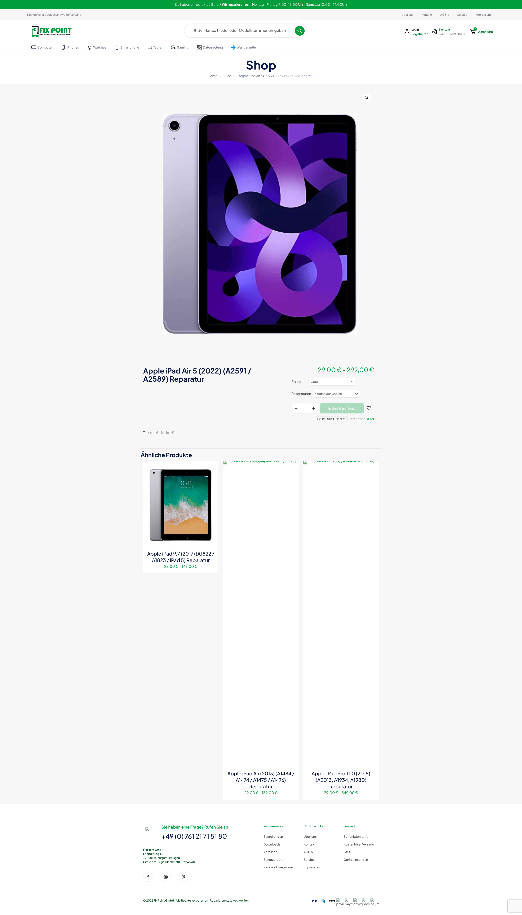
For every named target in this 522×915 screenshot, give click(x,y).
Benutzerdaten (274, 859)
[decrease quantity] (296, 408)
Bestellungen (273, 836)
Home (212, 76)
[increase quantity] (313, 408)
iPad (228, 76)
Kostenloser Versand (359, 844)
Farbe (296, 381)
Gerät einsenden (356, 859)
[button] (367, 98)
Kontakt (309, 844)
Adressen (270, 852)
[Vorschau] (212, 484)
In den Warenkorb (342, 408)
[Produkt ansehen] (212, 467)
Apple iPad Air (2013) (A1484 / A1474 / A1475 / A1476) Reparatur (260, 779)
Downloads (271, 844)
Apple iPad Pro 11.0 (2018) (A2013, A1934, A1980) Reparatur (341, 779)
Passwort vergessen (278, 867)
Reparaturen (301, 393)
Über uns (310, 836)
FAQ (347, 852)
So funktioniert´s (356, 836)
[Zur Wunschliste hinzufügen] (212, 475)
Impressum (312, 867)
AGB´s (308, 852)
